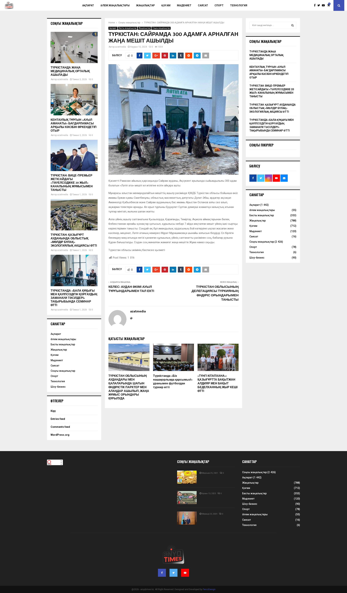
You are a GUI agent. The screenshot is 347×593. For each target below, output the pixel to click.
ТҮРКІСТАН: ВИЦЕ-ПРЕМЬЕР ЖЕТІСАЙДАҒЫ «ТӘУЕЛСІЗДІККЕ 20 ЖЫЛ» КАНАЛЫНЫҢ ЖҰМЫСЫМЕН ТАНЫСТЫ (72, 183)
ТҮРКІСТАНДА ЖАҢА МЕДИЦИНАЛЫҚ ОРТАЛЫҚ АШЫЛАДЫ (70, 71)
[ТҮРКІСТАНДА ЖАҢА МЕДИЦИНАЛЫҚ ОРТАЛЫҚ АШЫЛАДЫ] (74, 47)
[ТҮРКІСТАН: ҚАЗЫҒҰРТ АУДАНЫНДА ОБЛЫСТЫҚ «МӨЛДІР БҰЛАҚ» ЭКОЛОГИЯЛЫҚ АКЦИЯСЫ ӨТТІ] (74, 214)
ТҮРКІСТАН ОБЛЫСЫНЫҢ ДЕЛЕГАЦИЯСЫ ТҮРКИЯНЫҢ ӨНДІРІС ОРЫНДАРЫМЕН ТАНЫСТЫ (215, 293)
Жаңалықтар (145, 5)
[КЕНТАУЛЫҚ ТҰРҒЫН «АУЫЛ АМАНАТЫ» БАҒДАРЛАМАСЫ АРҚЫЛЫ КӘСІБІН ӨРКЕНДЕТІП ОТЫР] (74, 99)
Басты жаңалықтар (127, 28)
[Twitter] (319, 5)
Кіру (53, 410)
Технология (238, 5)
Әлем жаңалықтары (115, 5)
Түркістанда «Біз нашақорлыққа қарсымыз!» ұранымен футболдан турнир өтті (172, 382)
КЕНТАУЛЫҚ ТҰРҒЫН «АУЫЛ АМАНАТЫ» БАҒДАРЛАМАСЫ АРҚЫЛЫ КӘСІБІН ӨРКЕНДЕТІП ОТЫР (74, 125)
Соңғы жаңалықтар (161, 28)
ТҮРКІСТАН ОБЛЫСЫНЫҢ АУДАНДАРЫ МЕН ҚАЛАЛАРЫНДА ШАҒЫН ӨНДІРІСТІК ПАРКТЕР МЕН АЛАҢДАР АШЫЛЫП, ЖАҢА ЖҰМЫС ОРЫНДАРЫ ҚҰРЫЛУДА (128, 387)
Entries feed (58, 418)
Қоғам (165, 5)
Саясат (203, 5)
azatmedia (120, 47)
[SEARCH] (292, 25)
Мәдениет (184, 5)
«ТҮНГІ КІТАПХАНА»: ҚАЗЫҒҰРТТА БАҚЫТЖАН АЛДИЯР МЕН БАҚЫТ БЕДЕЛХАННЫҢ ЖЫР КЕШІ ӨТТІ (217, 383)
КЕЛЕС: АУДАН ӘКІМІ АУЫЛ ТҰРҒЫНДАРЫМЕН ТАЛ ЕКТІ (131, 289)
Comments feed (60, 426)
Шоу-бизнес (58, 386)
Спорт (219, 5)
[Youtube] (324, 5)
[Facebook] (315, 5)
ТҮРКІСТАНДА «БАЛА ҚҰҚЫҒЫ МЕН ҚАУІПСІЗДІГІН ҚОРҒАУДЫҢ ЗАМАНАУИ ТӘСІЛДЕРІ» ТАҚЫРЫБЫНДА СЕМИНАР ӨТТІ (74, 298)
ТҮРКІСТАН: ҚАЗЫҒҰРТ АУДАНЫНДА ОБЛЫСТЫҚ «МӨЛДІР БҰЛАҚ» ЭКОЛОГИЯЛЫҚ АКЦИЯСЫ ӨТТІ (74, 240)
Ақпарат (88, 5)
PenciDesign (209, 589)
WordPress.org (60, 434)
